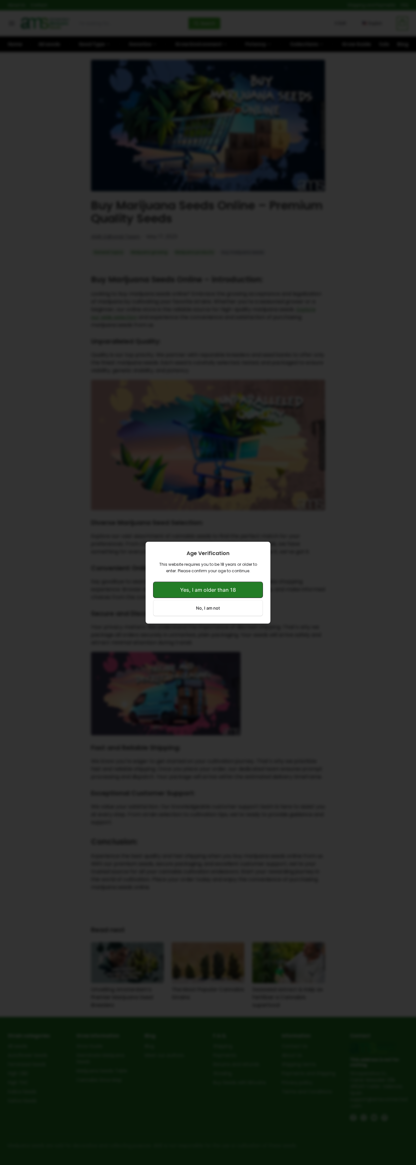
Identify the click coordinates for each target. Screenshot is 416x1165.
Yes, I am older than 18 (208, 590)
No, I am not (208, 608)
